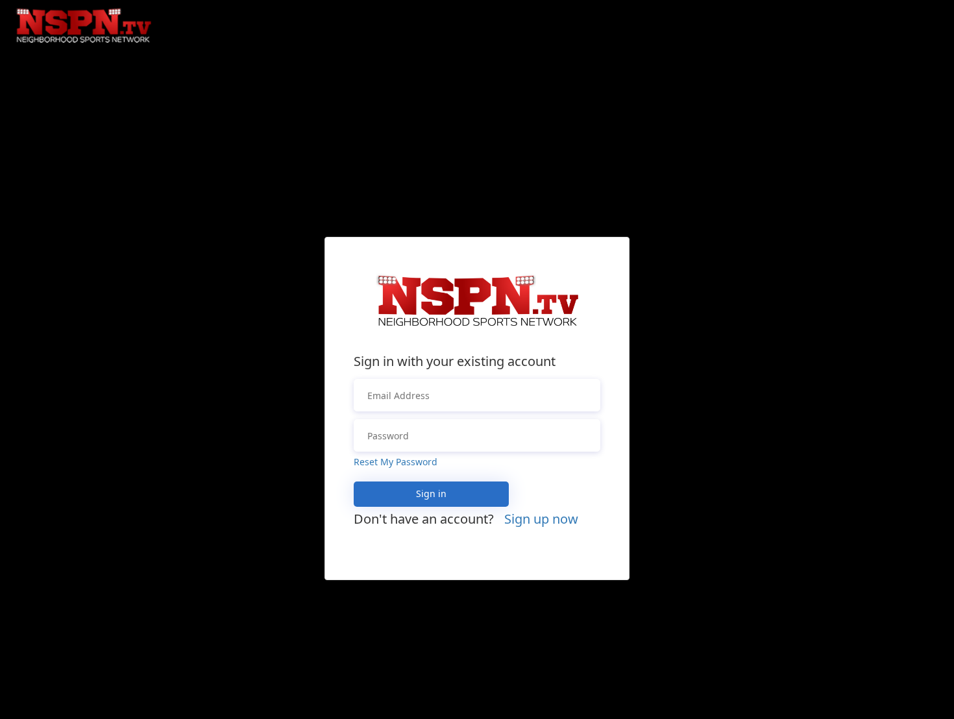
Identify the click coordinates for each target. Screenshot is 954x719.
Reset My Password (395, 462)
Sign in (431, 493)
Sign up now (541, 519)
